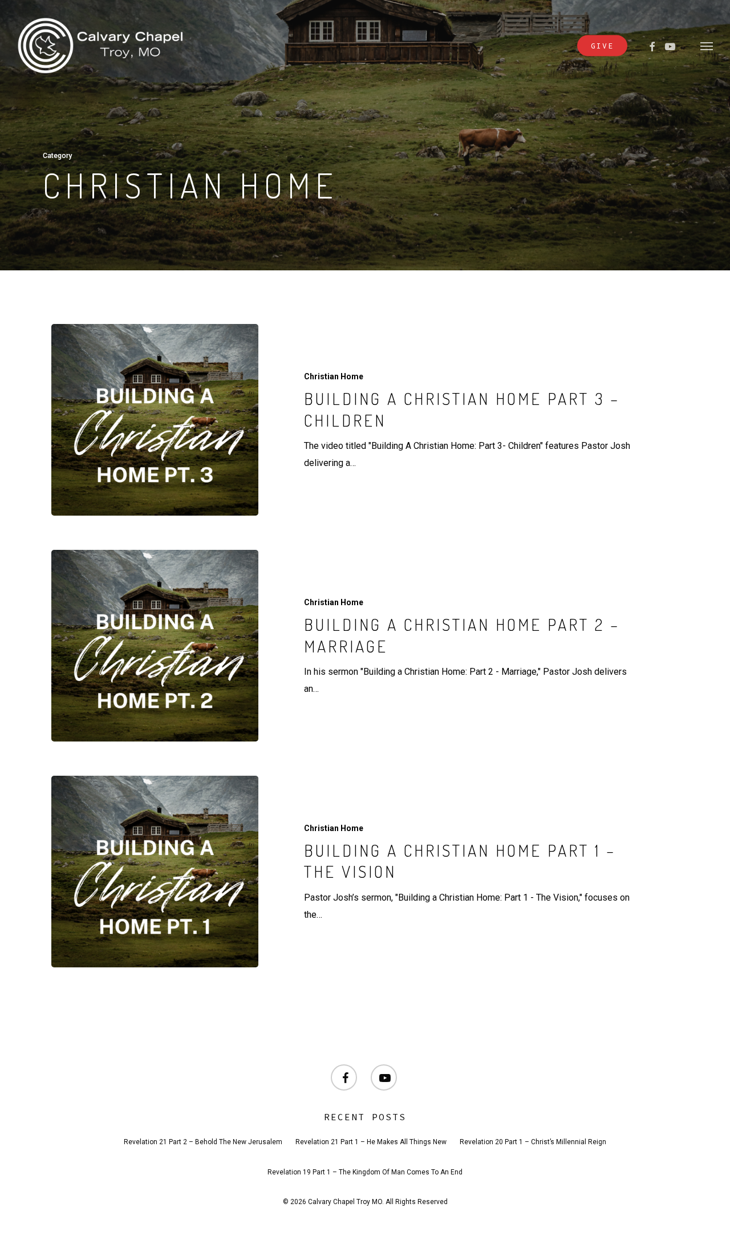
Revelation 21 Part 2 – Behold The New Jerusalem (203, 1142)
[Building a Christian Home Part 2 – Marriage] (154, 645)
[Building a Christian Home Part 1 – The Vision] (154, 871)
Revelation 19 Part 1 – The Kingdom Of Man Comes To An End (365, 1172)
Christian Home (333, 376)
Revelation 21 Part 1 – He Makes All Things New (371, 1142)
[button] (706, 45)
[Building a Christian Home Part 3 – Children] (154, 420)
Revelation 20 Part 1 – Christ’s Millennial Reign (533, 1142)
